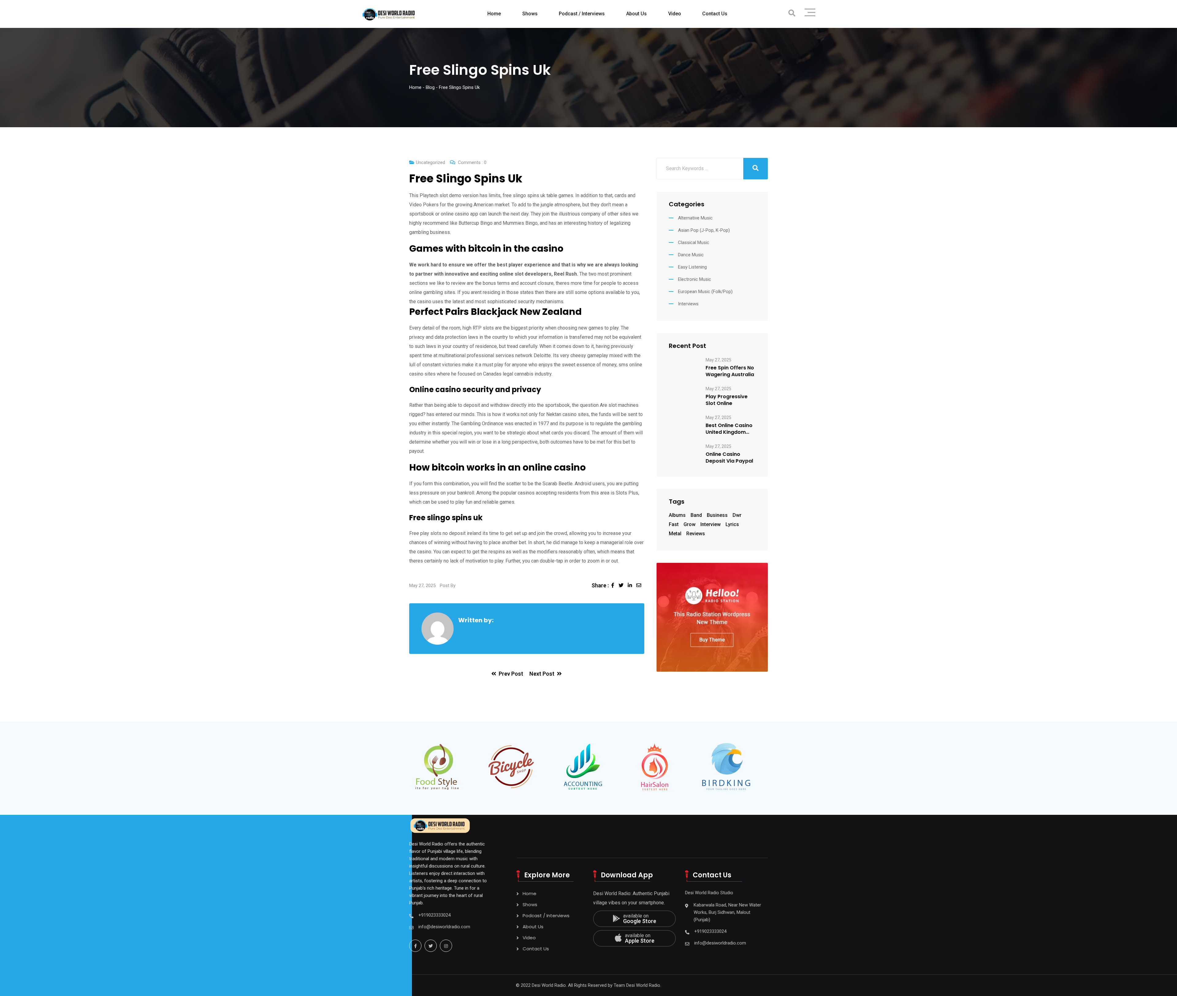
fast (674, 524)
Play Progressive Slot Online (727, 400)
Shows (530, 14)
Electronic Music (694, 279)
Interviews (688, 304)
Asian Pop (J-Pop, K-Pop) (704, 230)
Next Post (541, 673)
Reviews (695, 533)
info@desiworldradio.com (444, 926)
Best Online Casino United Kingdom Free (729, 429)
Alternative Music (695, 218)
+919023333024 (434, 915)
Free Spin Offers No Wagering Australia (730, 371)
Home (494, 14)
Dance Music (691, 255)
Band (696, 515)
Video (674, 14)
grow (689, 524)
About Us (636, 14)
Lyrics (732, 524)
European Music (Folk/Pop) (705, 291)
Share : (600, 585)
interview (710, 524)
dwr (737, 515)
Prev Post (511, 673)
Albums (677, 515)
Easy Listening (692, 267)
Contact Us (714, 14)
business (717, 515)
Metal (675, 533)
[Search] (791, 13)
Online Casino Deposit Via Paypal (729, 457)
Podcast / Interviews (582, 14)
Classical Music (693, 242)
